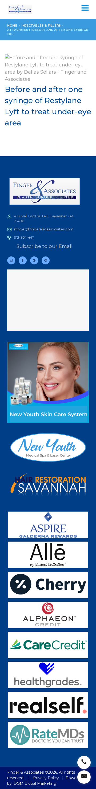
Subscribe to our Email (45, 246)
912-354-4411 (24, 237)
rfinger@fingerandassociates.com (43, 229)
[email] (84, 777)
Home (12, 25)
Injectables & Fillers (41, 25)
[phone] (84, 762)
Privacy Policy (46, 777)
